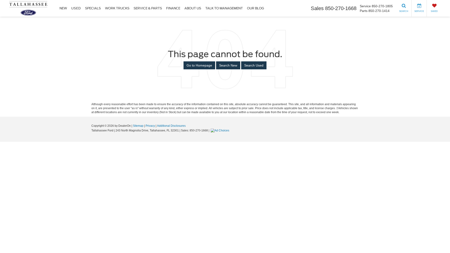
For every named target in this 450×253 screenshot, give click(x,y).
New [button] (63, 8)
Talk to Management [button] (224, 8)
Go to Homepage (199, 65)
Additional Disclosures (171, 125)
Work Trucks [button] (117, 8)
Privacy (150, 125)
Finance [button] (173, 8)
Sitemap (138, 125)
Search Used (253, 65)
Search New (228, 65)
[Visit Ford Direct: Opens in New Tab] (220, 130)
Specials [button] (93, 8)
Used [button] (76, 8)
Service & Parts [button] (148, 8)
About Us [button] (192, 8)
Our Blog (255, 8)
